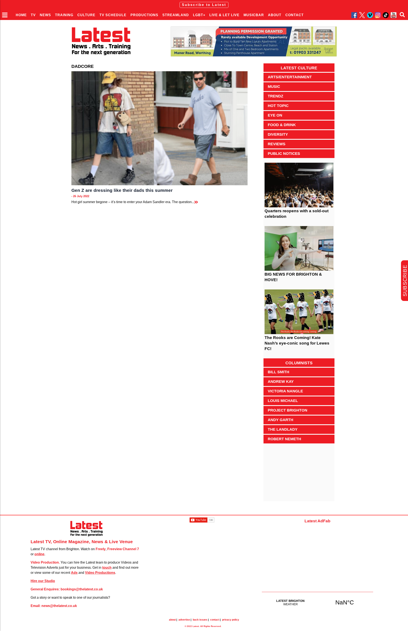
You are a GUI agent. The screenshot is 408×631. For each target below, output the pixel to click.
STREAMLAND (175, 15)
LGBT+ (199, 15)
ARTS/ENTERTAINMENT (290, 77)
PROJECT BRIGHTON (287, 410)
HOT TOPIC (278, 106)
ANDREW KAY (281, 381)
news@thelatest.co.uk (59, 606)
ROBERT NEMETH (284, 439)
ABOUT (274, 15)
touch (107, 567)
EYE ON (275, 115)
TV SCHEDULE (112, 15)
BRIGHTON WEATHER (317, 602)
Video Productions (100, 572)
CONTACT (294, 15)
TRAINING (64, 15)
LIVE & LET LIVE (224, 15)
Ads (74, 572)
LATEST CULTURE (299, 68)
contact (214, 619)
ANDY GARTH (280, 420)
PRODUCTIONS (144, 15)
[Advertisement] (299, 474)
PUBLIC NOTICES (284, 153)
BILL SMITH (278, 372)
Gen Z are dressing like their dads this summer (122, 190)
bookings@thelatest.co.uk (82, 589)
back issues (200, 619)
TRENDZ (275, 96)
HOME (21, 15)
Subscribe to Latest (204, 5)
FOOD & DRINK (282, 125)
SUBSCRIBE (405, 280)
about (172, 619)
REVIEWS (276, 144)
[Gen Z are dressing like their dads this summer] (159, 128)
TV (33, 15)
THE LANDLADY (283, 429)
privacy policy (230, 619)
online (39, 554)
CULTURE (86, 15)
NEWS (45, 15)
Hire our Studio (43, 581)
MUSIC (274, 86)
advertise (184, 619)
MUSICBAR (254, 15)
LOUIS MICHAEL (283, 401)
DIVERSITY (278, 134)
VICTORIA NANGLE (285, 391)
